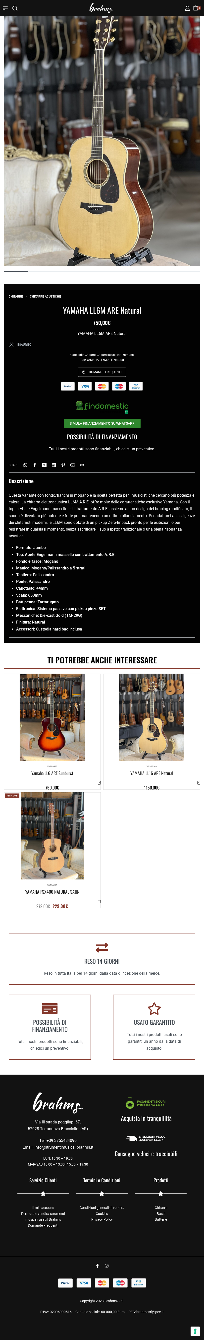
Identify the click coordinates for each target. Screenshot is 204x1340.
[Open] (5, 8)
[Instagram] (107, 1266)
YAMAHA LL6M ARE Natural (105, 360)
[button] (99, 782)
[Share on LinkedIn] (53, 465)
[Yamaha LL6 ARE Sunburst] (52, 717)
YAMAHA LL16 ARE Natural (151, 773)
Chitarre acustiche (45, 296)
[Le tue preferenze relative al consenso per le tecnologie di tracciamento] (195, 1331)
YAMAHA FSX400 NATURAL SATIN (52, 892)
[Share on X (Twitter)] (44, 465)
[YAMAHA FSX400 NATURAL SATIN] (52, 835)
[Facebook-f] (98, 1266)
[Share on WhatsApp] (25, 465)
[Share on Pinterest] (63, 465)
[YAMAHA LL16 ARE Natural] (152, 717)
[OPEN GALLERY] (102, 135)
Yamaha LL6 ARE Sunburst (52, 773)
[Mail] (72, 465)
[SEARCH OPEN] (15, 8)
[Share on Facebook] (35, 465)
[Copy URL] (82, 465)
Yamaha (128, 355)
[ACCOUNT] (187, 8)
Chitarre (16, 296)
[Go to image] (16, 271)
